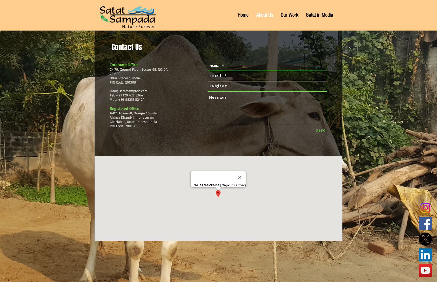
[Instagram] (425, 207)
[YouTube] (425, 270)
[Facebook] (425, 223)
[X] (425, 239)
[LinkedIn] (425, 254)
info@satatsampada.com (129, 91)
